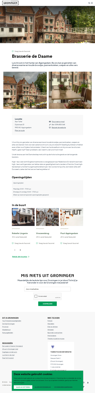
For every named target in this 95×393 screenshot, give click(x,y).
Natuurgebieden (7, 333)
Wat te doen (54, 318)
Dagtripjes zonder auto (9, 352)
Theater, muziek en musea (56, 339)
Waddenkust (6, 330)
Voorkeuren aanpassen (63, 387)
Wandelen (51, 324)
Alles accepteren (23, 387)
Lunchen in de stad (8, 355)
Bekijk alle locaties (19, 257)
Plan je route (20, 130)
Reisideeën (7, 343)
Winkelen (51, 330)
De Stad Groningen (8, 324)
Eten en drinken (53, 327)
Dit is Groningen (10, 318)
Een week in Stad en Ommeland (12, 346)
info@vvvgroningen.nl (59, 370)
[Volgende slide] (20, 250)
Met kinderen (52, 336)
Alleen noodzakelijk (43, 387)
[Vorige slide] (15, 250)
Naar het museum (8, 358)
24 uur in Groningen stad (10, 349)
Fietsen (50, 321)
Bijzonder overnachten (55, 333)
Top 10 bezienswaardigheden (11, 321)
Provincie (5, 327)
